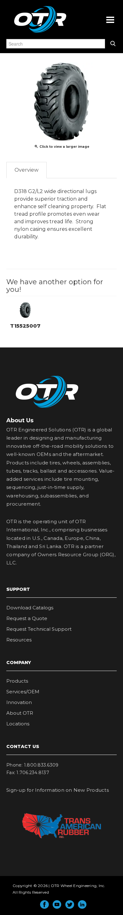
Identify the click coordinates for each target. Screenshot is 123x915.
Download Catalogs (29, 608)
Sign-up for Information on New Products (57, 790)
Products (17, 681)
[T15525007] (25, 310)
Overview (26, 170)
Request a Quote (26, 618)
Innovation (19, 702)
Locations (17, 724)
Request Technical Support (39, 629)
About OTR (19, 713)
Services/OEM (22, 692)
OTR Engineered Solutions (40, 32)
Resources (19, 640)
